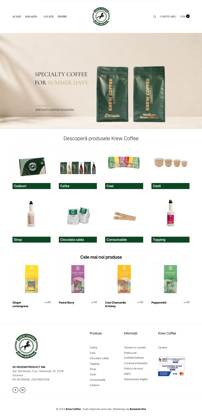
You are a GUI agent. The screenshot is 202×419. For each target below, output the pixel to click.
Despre (62, 16)
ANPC (127, 373)
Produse (96, 333)
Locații (48, 16)
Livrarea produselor (136, 363)
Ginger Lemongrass (20, 304)
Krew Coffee (167, 333)
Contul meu (168, 16)
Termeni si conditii (135, 347)
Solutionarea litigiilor (136, 379)
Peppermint (158, 302)
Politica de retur (133, 368)
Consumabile (98, 379)
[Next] (193, 81)
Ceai (92, 352)
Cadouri (94, 385)
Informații (130, 333)
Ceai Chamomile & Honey (115, 304)
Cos (184, 16)
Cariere (162, 347)
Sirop (93, 369)
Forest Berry (66, 302)
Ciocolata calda (99, 358)
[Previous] (9, 81)
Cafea (93, 347)
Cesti (93, 374)
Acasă (17, 16)
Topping (94, 363)
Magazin (31, 16)
